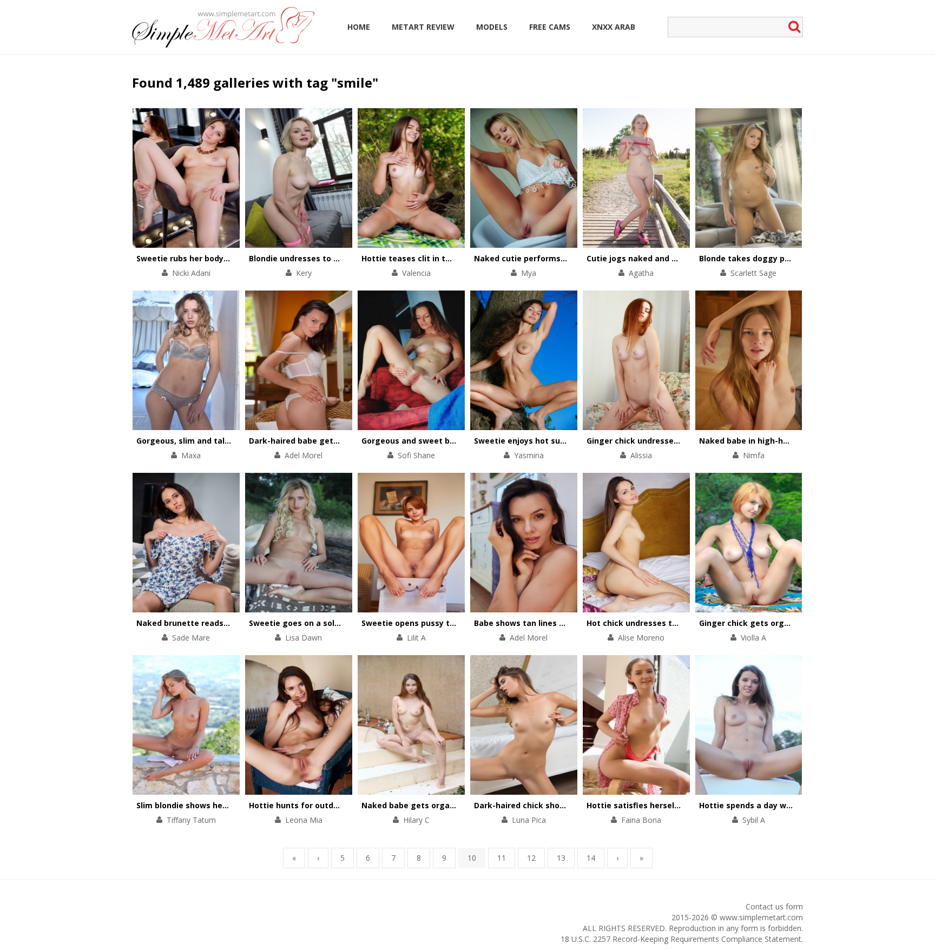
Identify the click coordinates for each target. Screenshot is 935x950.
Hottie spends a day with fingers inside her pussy (796, 805)
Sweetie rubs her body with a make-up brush (224, 258)
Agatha (641, 273)
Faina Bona (641, 820)
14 (591, 858)
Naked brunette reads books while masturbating (232, 623)
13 (561, 858)
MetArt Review (423, 27)
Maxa (191, 455)
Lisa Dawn (303, 637)
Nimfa (754, 455)
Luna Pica (529, 820)
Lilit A (416, 637)
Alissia (641, 455)
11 (501, 858)
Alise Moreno (641, 637)
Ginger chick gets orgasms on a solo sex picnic (791, 623)
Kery (304, 273)
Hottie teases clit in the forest (421, 258)
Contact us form (774, 906)
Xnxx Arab (613, 27)
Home (358, 27)
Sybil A (753, 820)
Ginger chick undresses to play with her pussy (677, 441)
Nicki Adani (191, 273)
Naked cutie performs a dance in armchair (557, 258)
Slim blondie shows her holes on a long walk (222, 805)
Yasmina (529, 455)
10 (471, 858)
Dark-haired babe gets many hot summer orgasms (349, 441)
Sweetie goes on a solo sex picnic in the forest (340, 623)
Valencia (416, 273)
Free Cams (549, 27)
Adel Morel (303, 455)
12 (531, 858)
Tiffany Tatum (191, 820)
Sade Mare (191, 637)
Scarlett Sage (753, 273)
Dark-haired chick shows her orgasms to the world (573, 805)
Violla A (753, 637)
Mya (528, 273)
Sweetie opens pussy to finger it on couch (443, 623)
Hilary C (416, 820)
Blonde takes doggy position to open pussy (784, 258)
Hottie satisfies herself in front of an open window (686, 805)
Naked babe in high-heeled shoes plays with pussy (798, 441)
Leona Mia (303, 820)
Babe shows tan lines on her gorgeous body (559, 623)
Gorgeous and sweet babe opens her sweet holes (458, 441)
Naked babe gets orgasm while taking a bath (450, 805)
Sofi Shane (416, 455)
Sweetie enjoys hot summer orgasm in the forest (571, 441)
